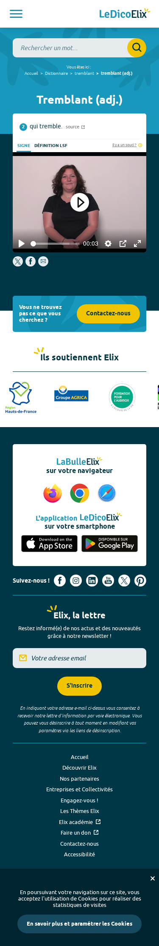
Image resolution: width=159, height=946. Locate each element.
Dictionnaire (56, 73)
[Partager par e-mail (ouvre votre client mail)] (43, 264)
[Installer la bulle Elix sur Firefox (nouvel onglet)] (54, 494)
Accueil (31, 73)
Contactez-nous (108, 314)
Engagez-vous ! (79, 800)
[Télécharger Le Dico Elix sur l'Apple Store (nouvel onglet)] (49, 544)
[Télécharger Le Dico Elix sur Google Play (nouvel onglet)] (109, 544)
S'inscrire (79, 686)
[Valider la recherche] (136, 47)
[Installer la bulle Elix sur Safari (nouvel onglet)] (106, 494)
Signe (23, 146)
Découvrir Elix (79, 767)
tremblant (84, 73)
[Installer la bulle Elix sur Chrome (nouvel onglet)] (81, 494)
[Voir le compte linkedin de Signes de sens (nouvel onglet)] (92, 580)
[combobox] (79, 47)
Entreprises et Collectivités (79, 789)
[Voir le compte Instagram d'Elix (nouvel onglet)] (76, 580)
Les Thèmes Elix (79, 810)
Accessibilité (79, 854)
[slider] (55, 244)
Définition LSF (50, 146)
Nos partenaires (79, 778)
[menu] (16, 14)
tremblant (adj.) (117, 73)
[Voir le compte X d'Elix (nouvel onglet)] (124, 580)
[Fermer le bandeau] (152, 878)
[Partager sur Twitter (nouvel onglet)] (18, 264)
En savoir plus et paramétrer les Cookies (79, 924)
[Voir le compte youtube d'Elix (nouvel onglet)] (108, 580)
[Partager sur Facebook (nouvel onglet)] (30, 264)
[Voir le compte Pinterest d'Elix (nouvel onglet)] (140, 580)
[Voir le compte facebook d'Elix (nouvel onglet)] (60, 580)
